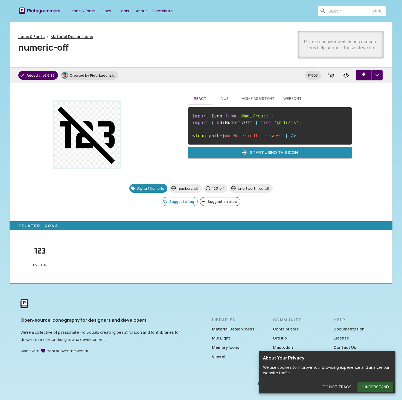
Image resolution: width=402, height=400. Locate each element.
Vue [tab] (225, 98)
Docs (106, 10)
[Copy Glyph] (330, 75)
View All (219, 356)
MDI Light (221, 338)
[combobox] (349, 11)
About (141, 10)
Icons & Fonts (83, 10)
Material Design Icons (72, 36)
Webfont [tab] (292, 98)
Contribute (162, 10)
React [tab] (200, 98)
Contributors (286, 329)
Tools (124, 10)
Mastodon (283, 347)
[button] (313, 75)
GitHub (280, 338)
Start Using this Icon (274, 152)
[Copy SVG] (346, 75)
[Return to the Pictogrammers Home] (24, 304)
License (341, 338)
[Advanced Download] (377, 75)
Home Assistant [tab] (258, 98)
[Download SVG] (363, 75)
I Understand (375, 386)
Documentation (349, 329)
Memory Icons (225, 347)
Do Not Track (337, 386)
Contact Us (345, 347)
